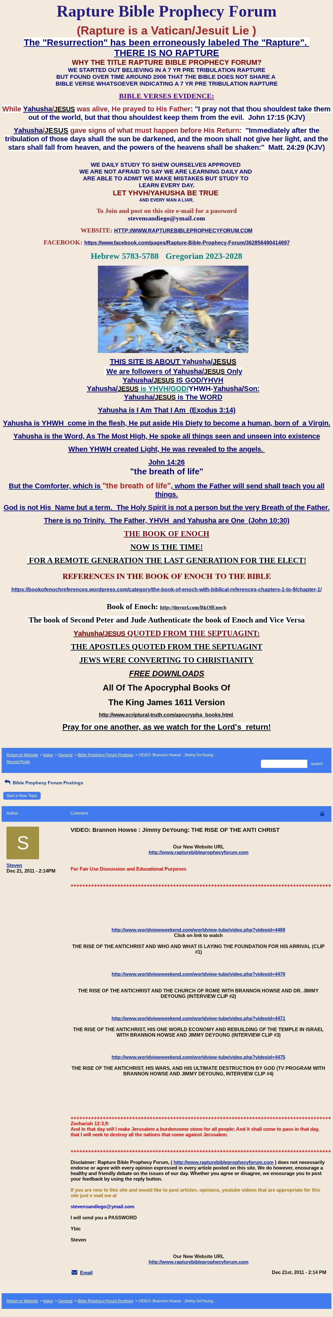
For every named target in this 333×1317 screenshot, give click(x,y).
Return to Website (22, 755)
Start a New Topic (22, 795)
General (65, 755)
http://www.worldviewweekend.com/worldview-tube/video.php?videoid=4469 (198, 929)
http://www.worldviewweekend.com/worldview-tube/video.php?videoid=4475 (198, 1057)
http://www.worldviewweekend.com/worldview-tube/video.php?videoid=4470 (198, 974)
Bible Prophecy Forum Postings (105, 755)
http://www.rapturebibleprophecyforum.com (198, 852)
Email (86, 1272)
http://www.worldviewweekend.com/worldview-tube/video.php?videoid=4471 (198, 1018)
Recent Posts (18, 762)
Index (48, 755)
